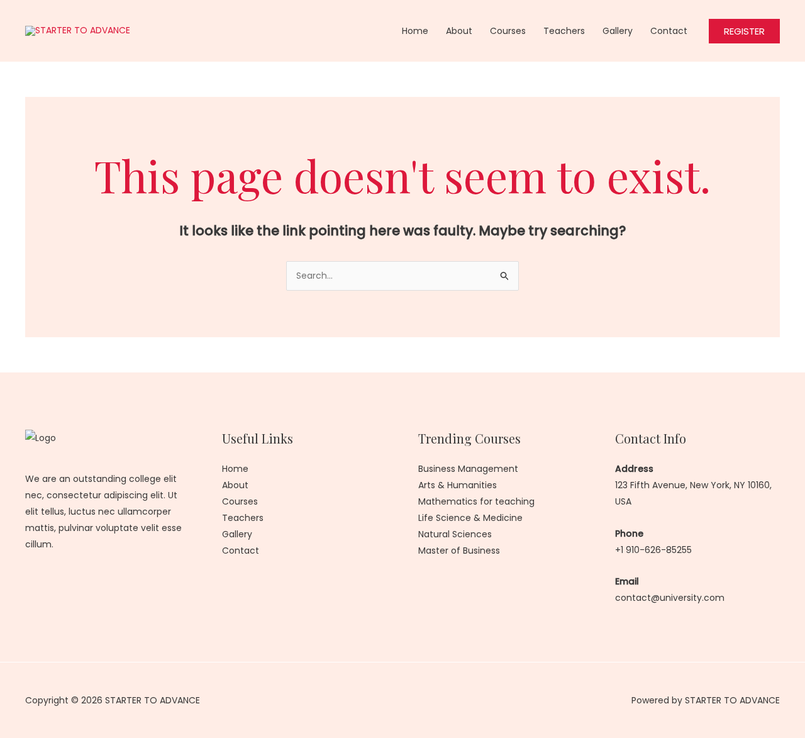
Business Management (468, 468)
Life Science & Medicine (470, 518)
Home (415, 31)
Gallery (617, 31)
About (459, 31)
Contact (668, 31)
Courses (508, 31)
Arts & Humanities (457, 485)
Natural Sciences (455, 534)
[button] (744, 31)
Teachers (564, 31)
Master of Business (459, 550)
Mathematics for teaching (476, 501)
